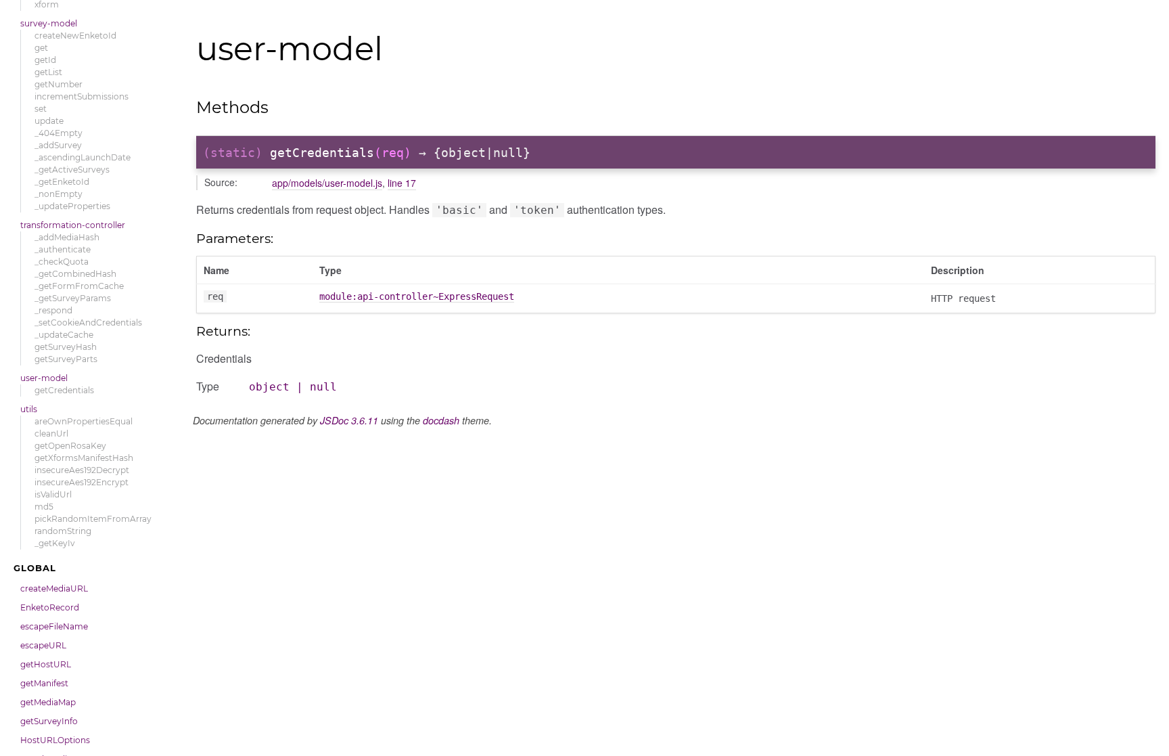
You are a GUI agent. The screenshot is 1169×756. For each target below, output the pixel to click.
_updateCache (64, 335)
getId (45, 60)
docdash (441, 420)
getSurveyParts (66, 359)
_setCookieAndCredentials (88, 322)
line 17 (402, 183)
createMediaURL (54, 588)
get (41, 48)
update (49, 121)
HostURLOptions (55, 740)
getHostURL (45, 664)
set (41, 109)
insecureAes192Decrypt (82, 470)
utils (28, 409)
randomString (63, 531)
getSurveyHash (66, 347)
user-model (44, 378)
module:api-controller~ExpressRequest (416, 296)
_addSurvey (58, 145)
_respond (53, 310)
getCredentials (64, 390)
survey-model (48, 23)
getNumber (59, 84)
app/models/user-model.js (327, 183)
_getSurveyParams (73, 298)
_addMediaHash (67, 237)
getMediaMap (48, 702)
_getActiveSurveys (72, 169)
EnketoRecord (49, 607)
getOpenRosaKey (70, 446)
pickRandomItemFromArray (93, 519)
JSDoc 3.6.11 (349, 420)
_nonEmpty (59, 194)
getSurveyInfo (49, 721)
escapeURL (43, 645)
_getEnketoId (62, 182)
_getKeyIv (55, 543)
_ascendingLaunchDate (83, 157)
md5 (44, 507)
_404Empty (59, 133)
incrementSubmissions (82, 96)
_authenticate (63, 249)
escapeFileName (54, 626)
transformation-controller (72, 225)
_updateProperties (72, 206)
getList (48, 72)
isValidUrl (53, 494)
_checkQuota (62, 262)
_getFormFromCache (79, 286)
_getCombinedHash (75, 274)
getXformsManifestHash (84, 458)
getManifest (44, 683)
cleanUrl (51, 433)
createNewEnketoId (75, 35)
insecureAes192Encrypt (82, 482)
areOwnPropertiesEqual (84, 421)
